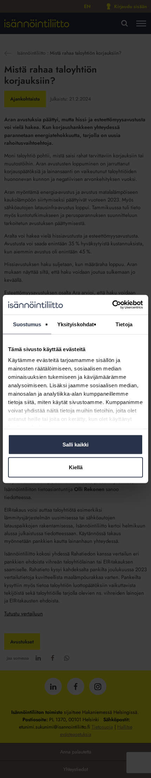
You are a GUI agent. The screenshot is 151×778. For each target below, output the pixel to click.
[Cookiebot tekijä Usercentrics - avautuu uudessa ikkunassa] (112, 304)
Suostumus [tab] (27, 324)
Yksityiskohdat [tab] (75, 324)
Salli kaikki (75, 444)
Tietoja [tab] (124, 324)
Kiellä (76, 467)
